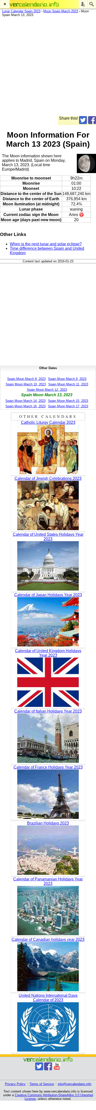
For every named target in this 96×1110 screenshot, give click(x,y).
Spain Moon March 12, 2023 (47, 390)
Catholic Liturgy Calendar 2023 (48, 422)
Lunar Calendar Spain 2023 (21, 11)
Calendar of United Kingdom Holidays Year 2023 (48, 653)
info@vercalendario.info (74, 1084)
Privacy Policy (15, 1084)
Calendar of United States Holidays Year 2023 (48, 536)
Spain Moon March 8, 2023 (26, 379)
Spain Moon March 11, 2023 (68, 384)
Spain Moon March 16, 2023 (25, 406)
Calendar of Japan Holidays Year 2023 (48, 595)
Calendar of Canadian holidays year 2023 (48, 939)
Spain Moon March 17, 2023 (68, 406)
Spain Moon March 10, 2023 (26, 384)
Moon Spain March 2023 (60, 11)
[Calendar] (34, 4)
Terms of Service (42, 1084)
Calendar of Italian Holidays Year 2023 (48, 711)
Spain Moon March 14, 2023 (25, 401)
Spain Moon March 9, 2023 (67, 379)
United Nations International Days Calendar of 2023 (48, 997)
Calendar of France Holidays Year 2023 (48, 767)
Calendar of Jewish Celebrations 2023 (48, 478)
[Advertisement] (48, 68)
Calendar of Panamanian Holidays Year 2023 (48, 881)
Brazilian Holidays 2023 (48, 823)
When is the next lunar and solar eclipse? (46, 244)
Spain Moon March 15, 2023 (68, 401)
